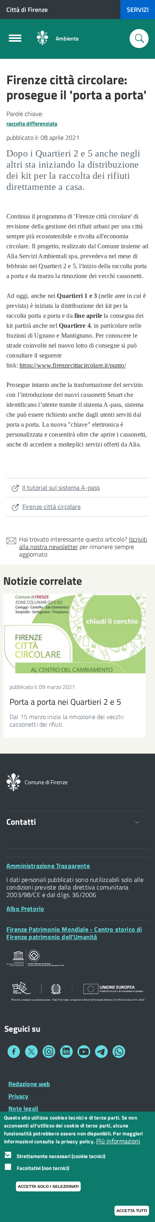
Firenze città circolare (51, 506)
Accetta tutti (131, 1210)
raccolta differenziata (31, 123)
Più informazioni (118, 1141)
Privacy (18, 1096)
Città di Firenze (27, 9)
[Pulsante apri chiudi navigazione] (15, 40)
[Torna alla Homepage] (13, 781)
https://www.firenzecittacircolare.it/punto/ (72, 365)
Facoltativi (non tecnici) (43, 1168)
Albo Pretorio (25, 908)
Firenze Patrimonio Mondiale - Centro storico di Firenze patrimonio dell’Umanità (74, 933)
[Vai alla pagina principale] (42, 38)
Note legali (23, 1108)
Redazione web (29, 1084)
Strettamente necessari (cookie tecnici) (61, 1156)
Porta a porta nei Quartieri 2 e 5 (65, 701)
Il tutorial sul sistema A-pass (61, 487)
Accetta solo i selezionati (48, 1186)
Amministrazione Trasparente (48, 865)
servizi (138, 9)
